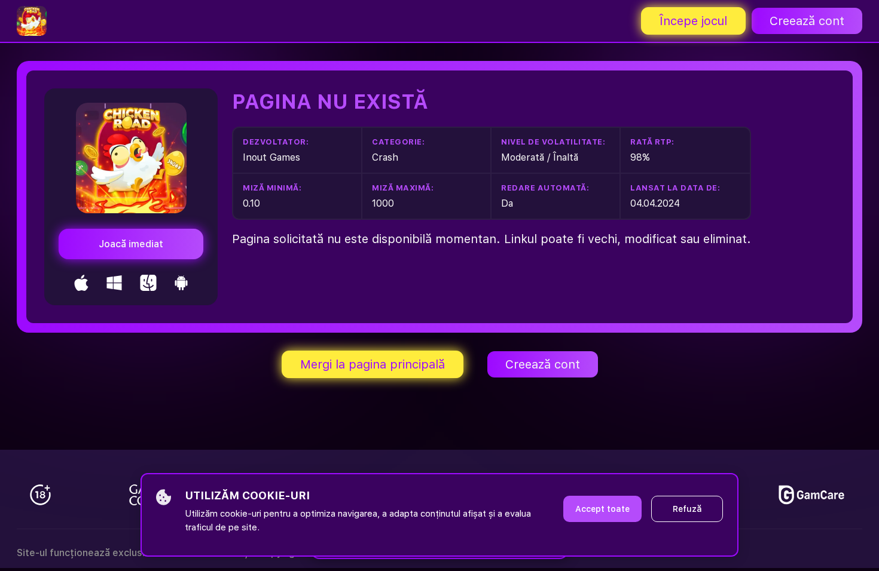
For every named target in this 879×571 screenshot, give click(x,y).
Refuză (687, 509)
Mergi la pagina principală (372, 364)
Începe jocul (693, 21)
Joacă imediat (131, 244)
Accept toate (602, 509)
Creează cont (807, 21)
